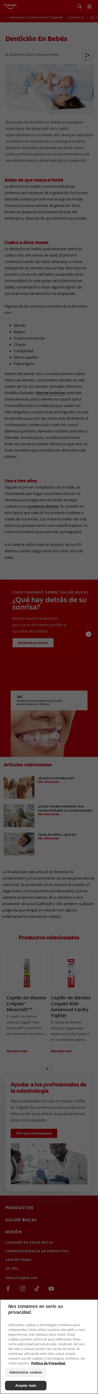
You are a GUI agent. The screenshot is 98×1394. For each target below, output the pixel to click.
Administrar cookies (25, 1372)
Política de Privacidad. (48, 1363)
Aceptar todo (25, 1385)
